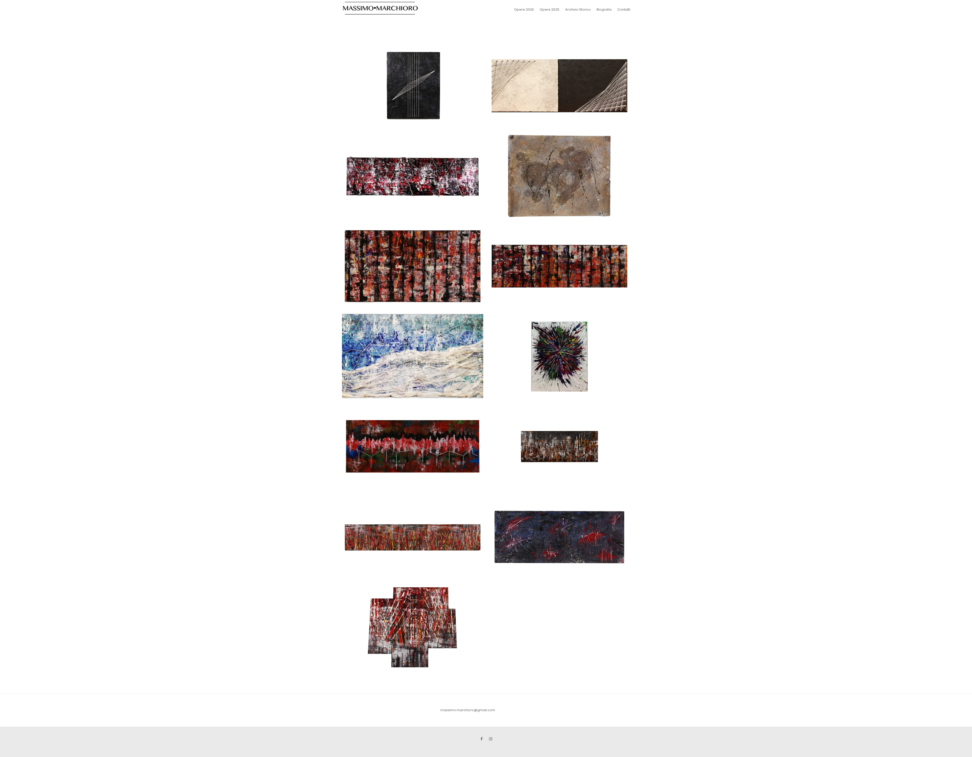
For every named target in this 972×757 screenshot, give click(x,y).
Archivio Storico (578, 9)
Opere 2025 (549, 9)
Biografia (604, 9)
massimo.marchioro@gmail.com (467, 710)
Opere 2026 (524, 9)
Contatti (623, 9)
